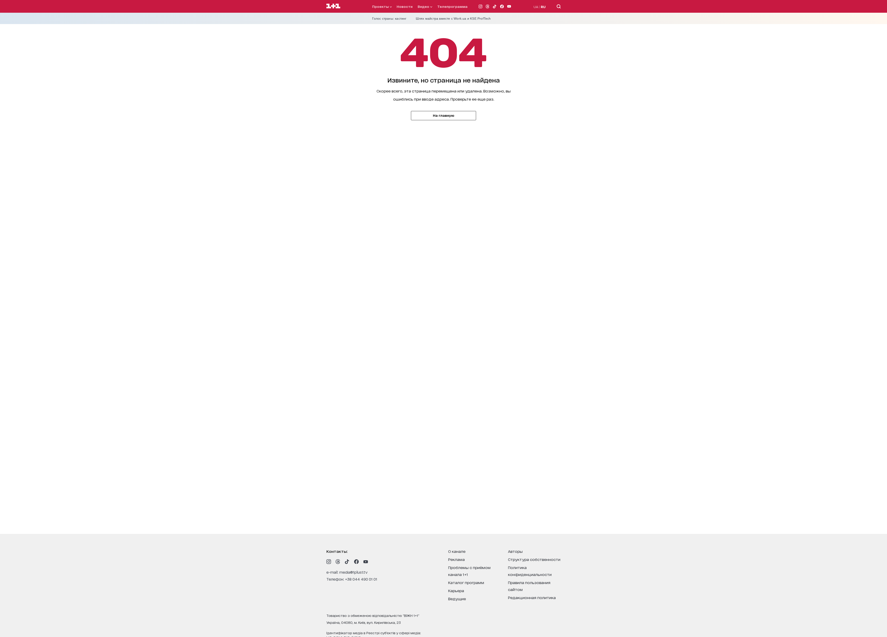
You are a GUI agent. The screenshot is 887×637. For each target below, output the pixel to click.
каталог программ (466, 582)
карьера (456, 590)
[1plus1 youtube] (365, 561)
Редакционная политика (532, 597)
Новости (405, 6)
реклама (456, 559)
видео (424, 6)
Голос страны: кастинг (389, 18)
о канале (456, 551)
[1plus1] (333, 6)
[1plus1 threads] (338, 561)
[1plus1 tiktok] (347, 561)
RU (543, 7)
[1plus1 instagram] (328, 561)
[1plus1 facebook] (356, 561)
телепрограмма (452, 6)
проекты (381, 6)
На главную (443, 115)
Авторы (515, 551)
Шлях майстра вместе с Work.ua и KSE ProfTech (453, 18)
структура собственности (534, 559)
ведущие (457, 598)
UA (536, 7)
